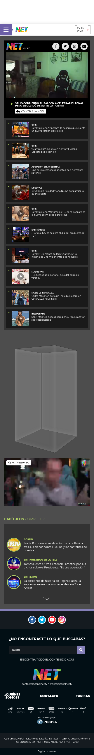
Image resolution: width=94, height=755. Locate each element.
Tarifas (83, 695)
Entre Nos (30, 577)
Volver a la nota (33, 111)
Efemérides (38, 230)
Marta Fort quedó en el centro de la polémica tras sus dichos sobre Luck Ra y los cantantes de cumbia (55, 547)
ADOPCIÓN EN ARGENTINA (45, 167)
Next (47, 598)
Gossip (28, 539)
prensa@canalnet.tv (60, 683)
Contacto (48, 695)
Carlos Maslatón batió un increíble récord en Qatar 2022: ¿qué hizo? (56, 297)
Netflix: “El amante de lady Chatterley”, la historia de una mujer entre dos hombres (54, 255)
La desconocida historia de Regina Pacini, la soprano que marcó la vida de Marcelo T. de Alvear (52, 584)
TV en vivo (80, 29)
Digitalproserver (47, 751)
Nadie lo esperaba (42, 293)
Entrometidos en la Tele (40, 560)
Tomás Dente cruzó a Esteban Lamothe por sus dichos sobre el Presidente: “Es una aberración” (55, 565)
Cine (34, 125)
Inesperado (38, 314)
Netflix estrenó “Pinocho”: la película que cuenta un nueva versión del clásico (58, 129)
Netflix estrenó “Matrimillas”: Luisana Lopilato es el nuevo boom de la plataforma (58, 213)
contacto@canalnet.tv (34, 683)
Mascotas (37, 272)
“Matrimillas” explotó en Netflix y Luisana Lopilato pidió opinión (54, 150)
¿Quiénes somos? (12, 696)
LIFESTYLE (36, 188)
